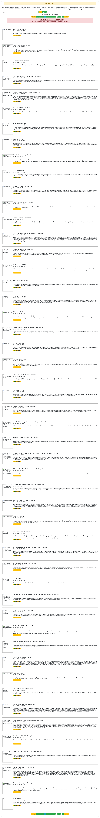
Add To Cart (17, 35)
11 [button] (57, 16)
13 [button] (62, 16)
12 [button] (60, 16)
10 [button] (55, 16)
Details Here (58, 25)
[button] (40, 12)
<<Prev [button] (33, 16)
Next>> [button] (66, 16)
